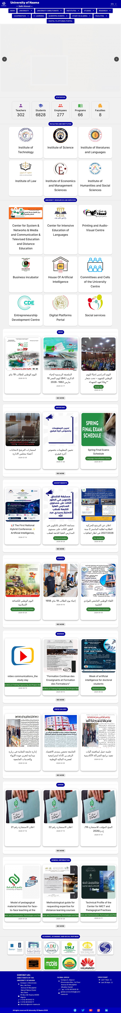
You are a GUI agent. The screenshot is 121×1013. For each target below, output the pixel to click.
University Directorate (48, 11)
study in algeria (79, 16)
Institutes (71, 11)
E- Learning (39, 16)
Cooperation (20, 16)
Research (103, 11)
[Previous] (4, 59)
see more (109, 88)
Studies (87, 11)
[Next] (116, 59)
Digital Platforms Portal (61, 21)
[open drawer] (3, 4)
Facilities (99, 16)
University (24, 11)
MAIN (12, 11)
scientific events (56, 16)
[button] (113, 4)
